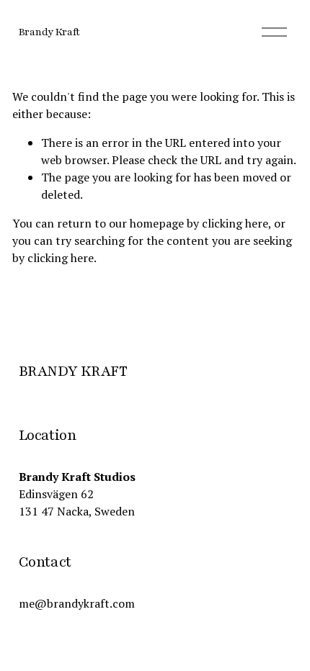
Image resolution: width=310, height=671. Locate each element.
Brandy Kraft (49, 32)
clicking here (235, 223)
